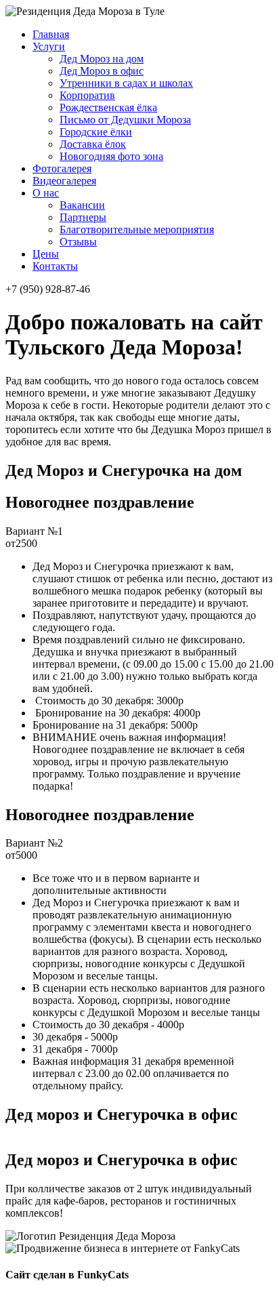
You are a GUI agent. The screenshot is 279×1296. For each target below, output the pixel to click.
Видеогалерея (64, 180)
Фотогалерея (62, 168)
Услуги (49, 46)
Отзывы (78, 241)
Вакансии (82, 205)
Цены (46, 254)
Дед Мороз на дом (102, 58)
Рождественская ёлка (108, 107)
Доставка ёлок (93, 144)
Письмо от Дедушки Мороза (125, 119)
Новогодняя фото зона (111, 156)
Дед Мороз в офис (102, 71)
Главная (51, 34)
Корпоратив (87, 95)
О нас (46, 193)
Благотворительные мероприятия (137, 229)
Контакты (55, 266)
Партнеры (83, 217)
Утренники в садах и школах (126, 83)
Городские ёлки (96, 132)
